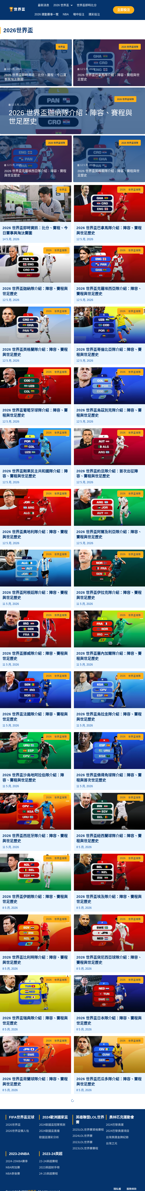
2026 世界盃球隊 (129, 46)
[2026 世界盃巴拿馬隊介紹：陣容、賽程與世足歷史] (109, 62)
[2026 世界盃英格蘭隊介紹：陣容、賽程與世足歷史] (109, 159)
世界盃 (61, 46)
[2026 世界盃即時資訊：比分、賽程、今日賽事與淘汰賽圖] (36, 62)
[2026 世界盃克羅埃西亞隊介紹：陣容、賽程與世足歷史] (36, 159)
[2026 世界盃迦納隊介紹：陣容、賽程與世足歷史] (72, 111)
